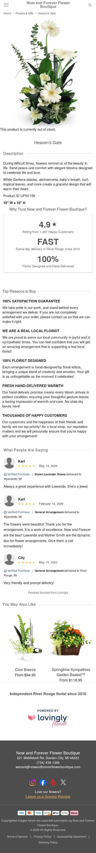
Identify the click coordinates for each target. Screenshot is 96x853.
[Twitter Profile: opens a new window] (63, 782)
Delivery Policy (48, 842)
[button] (86, 842)
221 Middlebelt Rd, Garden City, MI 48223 (48, 757)
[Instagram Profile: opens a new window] (32, 782)
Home (7, 13)
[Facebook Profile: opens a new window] (43, 782)
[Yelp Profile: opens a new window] (53, 782)
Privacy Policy (42, 836)
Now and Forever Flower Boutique (48, 4)
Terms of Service (17, 836)
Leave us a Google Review (48, 796)
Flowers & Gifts (25, 13)
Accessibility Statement (71, 836)
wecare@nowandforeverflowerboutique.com (48, 766)
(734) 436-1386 (48, 762)
